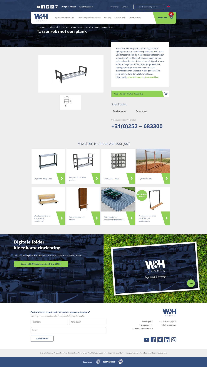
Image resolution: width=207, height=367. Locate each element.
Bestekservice (145, 353)
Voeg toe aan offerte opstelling (128, 93)
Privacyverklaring (131, 353)
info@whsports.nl (86, 7)
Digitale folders (46, 353)
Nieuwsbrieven (60, 353)
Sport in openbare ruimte (89, 17)
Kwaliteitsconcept (95, 353)
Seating (107, 17)
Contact (125, 6)
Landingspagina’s (159, 353)
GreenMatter (135, 17)
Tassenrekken (84, 27)
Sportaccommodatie (64, 17)
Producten (52, 27)
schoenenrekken (134, 77)
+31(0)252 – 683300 (68, 7)
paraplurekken (152, 77)
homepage (41, 27)
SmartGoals (120, 17)
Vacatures (82, 353)
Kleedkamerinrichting (67, 27)
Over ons (114, 6)
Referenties (72, 353)
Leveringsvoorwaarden (113, 353)
